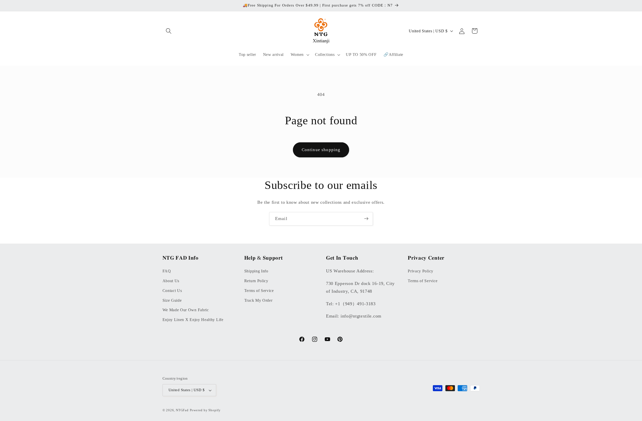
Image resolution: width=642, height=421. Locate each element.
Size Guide (172, 300)
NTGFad (182, 410)
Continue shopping (321, 149)
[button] (169, 31)
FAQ (167, 271)
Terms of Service (259, 290)
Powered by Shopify (205, 410)
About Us (171, 280)
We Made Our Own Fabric (186, 310)
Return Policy (256, 280)
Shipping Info (256, 271)
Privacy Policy (420, 271)
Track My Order (258, 300)
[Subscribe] (366, 219)
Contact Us (172, 290)
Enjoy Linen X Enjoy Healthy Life (193, 319)
